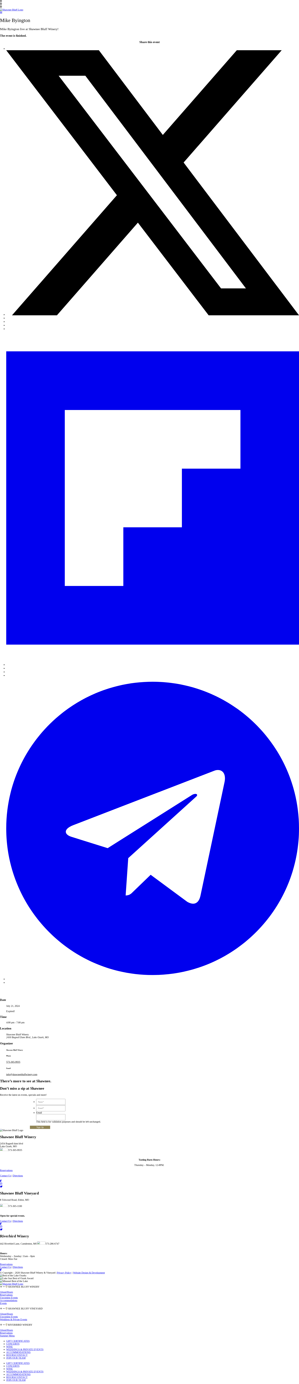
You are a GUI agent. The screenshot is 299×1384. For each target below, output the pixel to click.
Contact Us (5, 1175)
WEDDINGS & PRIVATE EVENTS (24, 1349)
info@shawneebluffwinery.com (21, 1074)
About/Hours (6, 1292)
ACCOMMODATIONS (18, 1352)
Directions (18, 1175)
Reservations (6, 1295)
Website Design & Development (89, 1272)
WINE (9, 1346)
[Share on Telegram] (152, 979)
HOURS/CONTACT (17, 1355)
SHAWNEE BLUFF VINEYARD (25, 1308)
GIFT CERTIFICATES (18, 1341)
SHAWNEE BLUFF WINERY (23, 1286)
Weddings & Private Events (13, 1319)
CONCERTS (12, 1344)
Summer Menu (7, 1335)
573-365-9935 (13, 1062)
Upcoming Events (9, 1297)
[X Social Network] (152, 314)
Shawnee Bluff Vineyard (14, 1)
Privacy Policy (64, 1272)
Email (39, 1112)
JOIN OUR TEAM (16, 1358)
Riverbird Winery (11, 7)
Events (3, 1303)
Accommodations (8, 1300)
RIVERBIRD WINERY (19, 1324)
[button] (149, 1286)
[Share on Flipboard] (152, 664)
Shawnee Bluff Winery (13, 4)
